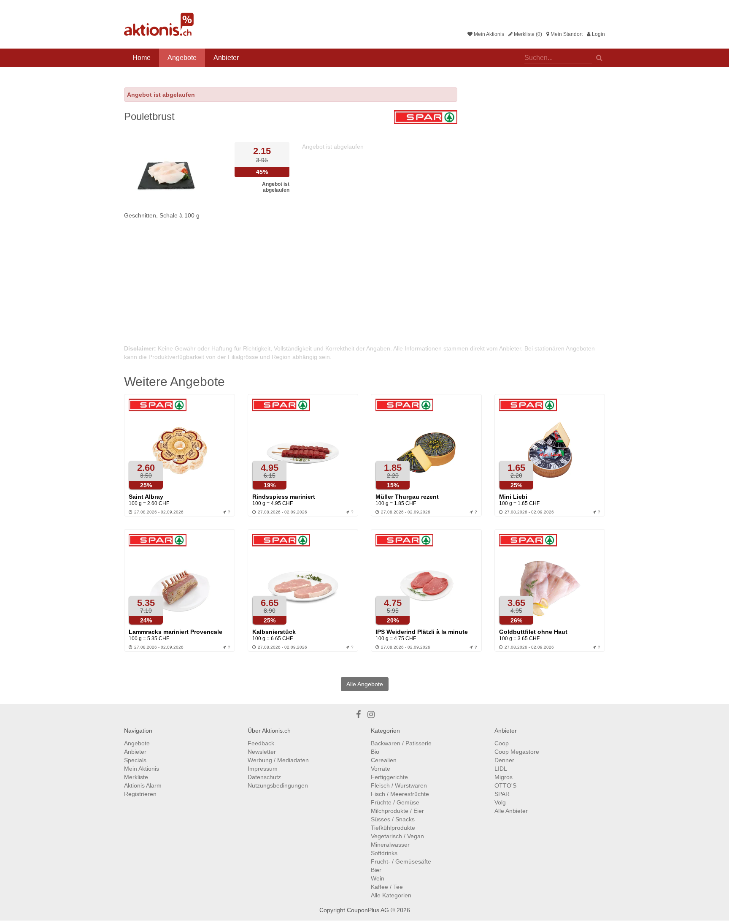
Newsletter (262, 751)
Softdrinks (384, 853)
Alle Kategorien (391, 895)
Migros (503, 777)
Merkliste (136, 777)
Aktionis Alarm (143, 785)
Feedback (261, 743)
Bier (376, 870)
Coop (501, 743)
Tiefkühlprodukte (393, 827)
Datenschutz (264, 777)
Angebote (182, 57)
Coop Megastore (516, 751)
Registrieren (140, 794)
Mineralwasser (390, 844)
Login (598, 34)
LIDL (500, 768)
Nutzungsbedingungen (278, 785)
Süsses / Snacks (393, 819)
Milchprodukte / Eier (397, 810)
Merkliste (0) (527, 34)
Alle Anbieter (511, 810)
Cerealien (384, 760)
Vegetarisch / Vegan (397, 836)
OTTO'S (505, 785)
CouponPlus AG (368, 910)
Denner (504, 760)
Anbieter (226, 57)
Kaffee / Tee (387, 886)
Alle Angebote (364, 684)
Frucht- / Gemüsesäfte (401, 861)
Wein (377, 878)
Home (141, 57)
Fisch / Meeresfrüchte (400, 794)
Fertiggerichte (389, 777)
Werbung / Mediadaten (278, 760)
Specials (135, 760)
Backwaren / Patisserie (401, 743)
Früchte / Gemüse (395, 802)
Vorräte (380, 768)
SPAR (502, 794)
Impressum (263, 768)
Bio (375, 751)
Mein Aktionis (488, 34)
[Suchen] (599, 57)
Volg (500, 802)
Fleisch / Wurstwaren (399, 785)
